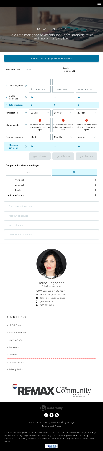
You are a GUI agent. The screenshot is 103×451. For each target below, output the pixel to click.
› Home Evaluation (17, 332)
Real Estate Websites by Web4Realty (45, 422)
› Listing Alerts (15, 340)
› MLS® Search (15, 325)
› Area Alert (13, 347)
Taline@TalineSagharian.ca (52, 298)
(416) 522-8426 (46, 301)
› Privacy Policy (15, 369)
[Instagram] (57, 415)
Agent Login (69, 422)
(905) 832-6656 (47, 305)
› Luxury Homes (15, 362)
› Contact (12, 354)
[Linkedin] (46, 415)
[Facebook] (51, 415)
